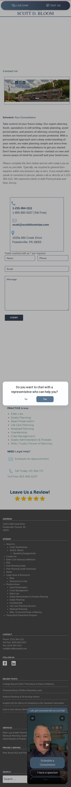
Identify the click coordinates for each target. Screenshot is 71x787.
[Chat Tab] (35, 393)
